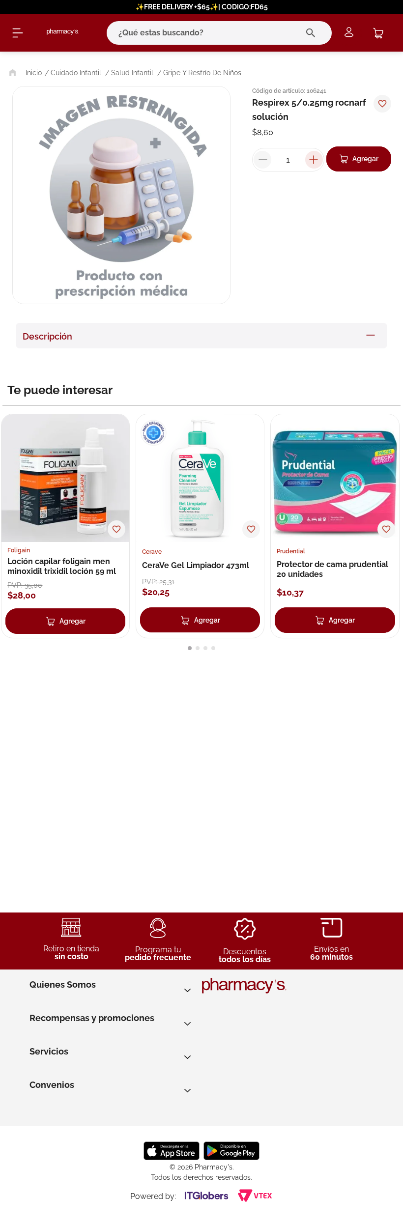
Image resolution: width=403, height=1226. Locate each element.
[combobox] (205, 33)
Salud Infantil (132, 73)
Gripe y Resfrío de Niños (202, 73)
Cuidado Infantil (76, 73)
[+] (314, 160)
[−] (262, 160)
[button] (190, 648)
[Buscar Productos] (313, 33)
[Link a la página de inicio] (24, 72)
